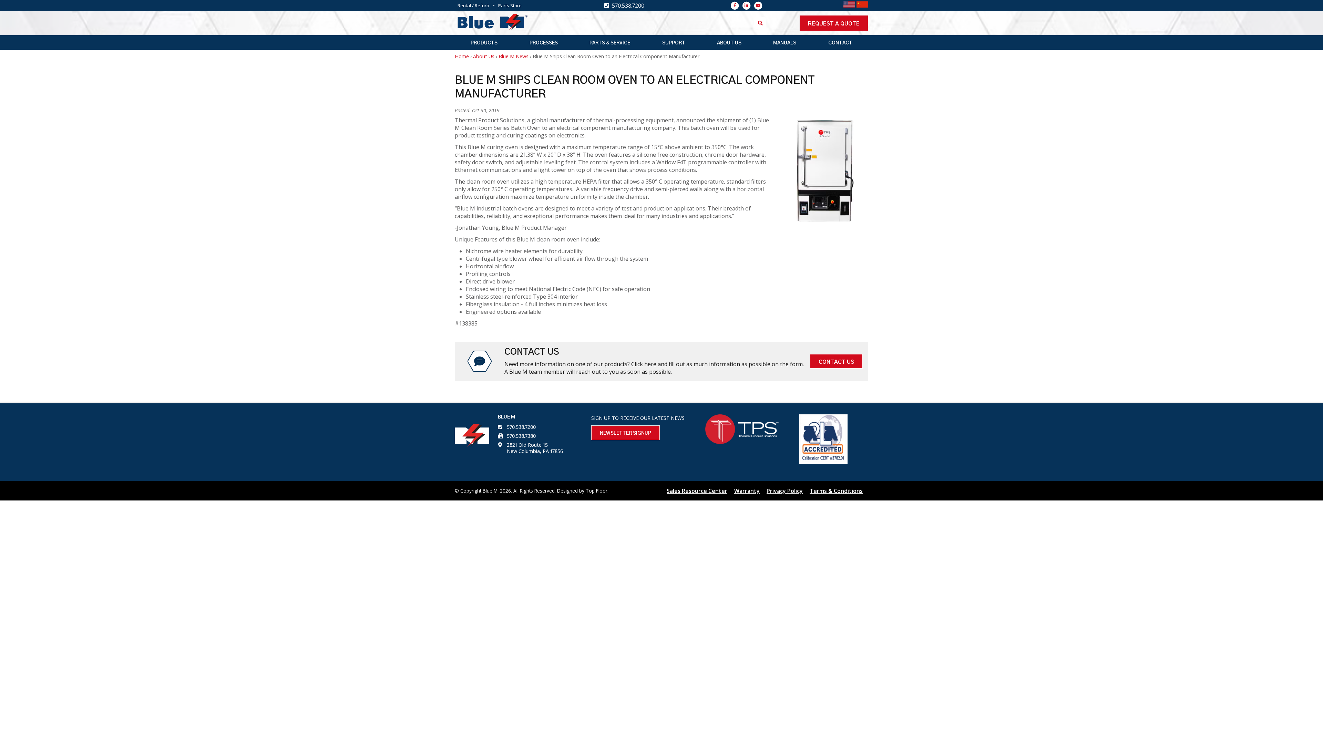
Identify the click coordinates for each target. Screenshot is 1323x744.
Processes (544, 43)
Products (484, 43)
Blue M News (514, 56)
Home (462, 56)
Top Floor (596, 490)
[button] (825, 219)
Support (673, 43)
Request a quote (834, 24)
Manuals (784, 43)
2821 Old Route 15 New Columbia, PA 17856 (535, 448)
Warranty (747, 491)
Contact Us (836, 362)
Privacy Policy (785, 491)
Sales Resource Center (697, 491)
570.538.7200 (521, 427)
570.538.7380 (521, 436)
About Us (729, 43)
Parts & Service (609, 43)
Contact (840, 43)
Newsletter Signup (625, 433)
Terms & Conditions (836, 491)
